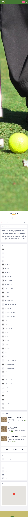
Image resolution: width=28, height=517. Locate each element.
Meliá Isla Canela (12, 427)
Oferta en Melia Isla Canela (15, 417)
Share (19, 218)
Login (23, 2)
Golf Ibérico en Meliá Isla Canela (17, 436)
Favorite (7, 218)
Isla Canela (11, 419)
